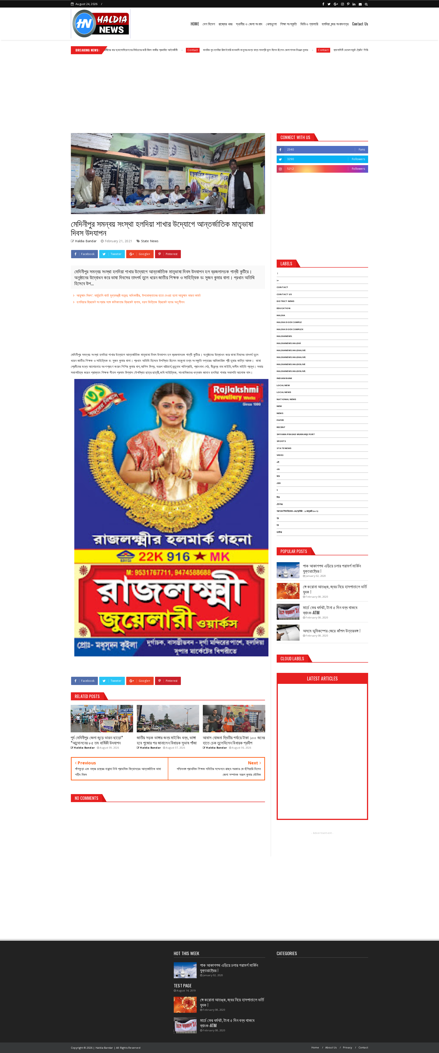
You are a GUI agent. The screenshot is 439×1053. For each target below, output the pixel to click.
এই (278, 462)
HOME (195, 24)
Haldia (281, 315)
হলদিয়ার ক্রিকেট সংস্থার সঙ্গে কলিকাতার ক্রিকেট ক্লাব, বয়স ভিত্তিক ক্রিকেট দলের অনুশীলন (131, 302)
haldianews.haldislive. (291, 371)
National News (286, 399)
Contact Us (360, 24)
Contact (145, 50)
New (279, 406)
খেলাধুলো (271, 24)
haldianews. (284, 336)
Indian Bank (284, 378)
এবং (278, 469)
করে (278, 476)
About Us (331, 1047)
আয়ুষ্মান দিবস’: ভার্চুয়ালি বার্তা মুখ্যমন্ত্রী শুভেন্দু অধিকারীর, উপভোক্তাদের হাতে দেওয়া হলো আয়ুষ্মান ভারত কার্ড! (139, 295)
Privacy (347, 1047)
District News (285, 301)
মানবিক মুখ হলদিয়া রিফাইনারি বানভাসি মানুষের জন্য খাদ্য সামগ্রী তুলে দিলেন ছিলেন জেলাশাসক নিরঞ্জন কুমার (208, 50)
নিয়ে (278, 497)
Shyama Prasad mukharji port (296, 434)
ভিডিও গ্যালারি (309, 24)
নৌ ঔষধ (280, 504)
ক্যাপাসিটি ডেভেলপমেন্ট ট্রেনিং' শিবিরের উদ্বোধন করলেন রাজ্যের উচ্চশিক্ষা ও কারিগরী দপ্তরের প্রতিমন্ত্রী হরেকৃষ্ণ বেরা (343, 50)
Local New (283, 385)
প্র (278, 518)
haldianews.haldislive (291, 364)
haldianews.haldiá (289, 343)
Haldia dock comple (289, 322)
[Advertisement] (219, 92)
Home (315, 1047)
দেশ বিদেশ (209, 24)
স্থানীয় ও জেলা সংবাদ (249, 24)
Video (280, 455)
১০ (278, 280)
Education (283, 308)
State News (150, 241)
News (280, 413)
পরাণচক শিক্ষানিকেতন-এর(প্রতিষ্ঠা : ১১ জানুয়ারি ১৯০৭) (297, 511)
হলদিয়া (279, 532)
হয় (278, 525)
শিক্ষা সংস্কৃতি (288, 24)
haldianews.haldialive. (291, 357)
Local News (284, 392)
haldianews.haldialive (291, 350)
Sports (281, 441)
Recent (281, 427)
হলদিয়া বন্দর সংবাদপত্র (335, 24)
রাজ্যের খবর (225, 24)
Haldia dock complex (290, 329)
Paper (280, 420)
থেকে (279, 483)
